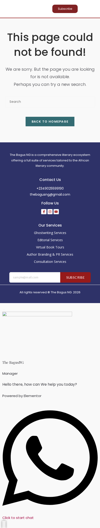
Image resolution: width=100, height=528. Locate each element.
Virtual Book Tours (50, 247)
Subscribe (75, 277)
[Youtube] (56, 211)
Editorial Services (50, 240)
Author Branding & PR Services (50, 254)
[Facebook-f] (43, 211)
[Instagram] (50, 211)
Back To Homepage (50, 121)
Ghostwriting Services (50, 233)
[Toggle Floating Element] (4, 524)
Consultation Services (50, 261)
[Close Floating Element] (4, 309)
